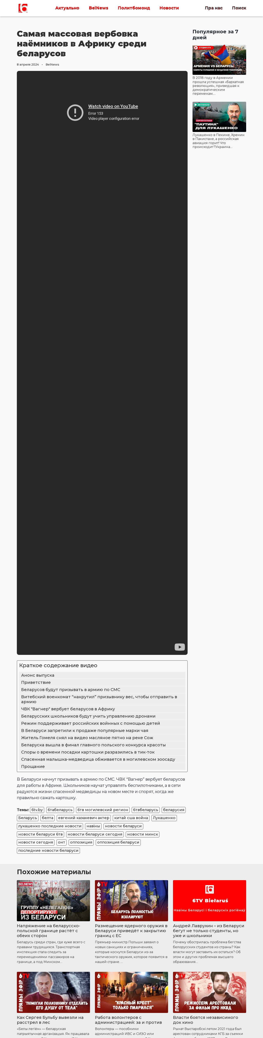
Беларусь (27, 818)
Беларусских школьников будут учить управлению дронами (88, 716)
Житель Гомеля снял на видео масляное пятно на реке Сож (87, 737)
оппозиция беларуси (118, 842)
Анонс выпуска (37, 675)
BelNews (98, 8)
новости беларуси (123, 826)
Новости (169, 8)
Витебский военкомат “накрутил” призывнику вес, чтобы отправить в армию (99, 699)
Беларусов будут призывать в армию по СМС (70, 689)
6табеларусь (60, 810)
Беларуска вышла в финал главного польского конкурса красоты (93, 744)
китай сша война (131, 818)
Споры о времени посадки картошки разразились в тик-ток (88, 752)
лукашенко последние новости (50, 826)
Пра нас (214, 8)
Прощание (33, 766)
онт (61, 842)
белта (47, 818)
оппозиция (81, 842)
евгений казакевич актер (83, 818)
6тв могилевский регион (102, 810)
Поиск (239, 8)
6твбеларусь (145, 810)
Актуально (67, 8)
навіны (93, 826)
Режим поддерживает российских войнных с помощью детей (91, 723)
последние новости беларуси (48, 850)
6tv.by (37, 810)
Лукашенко (164, 818)
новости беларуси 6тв (40, 834)
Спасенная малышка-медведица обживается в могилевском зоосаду (98, 759)
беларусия (173, 810)
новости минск (142, 834)
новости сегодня (35, 842)
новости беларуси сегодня (95, 834)
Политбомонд (134, 8)
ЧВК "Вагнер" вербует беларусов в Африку (68, 708)
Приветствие (36, 682)
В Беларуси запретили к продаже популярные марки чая (84, 730)
